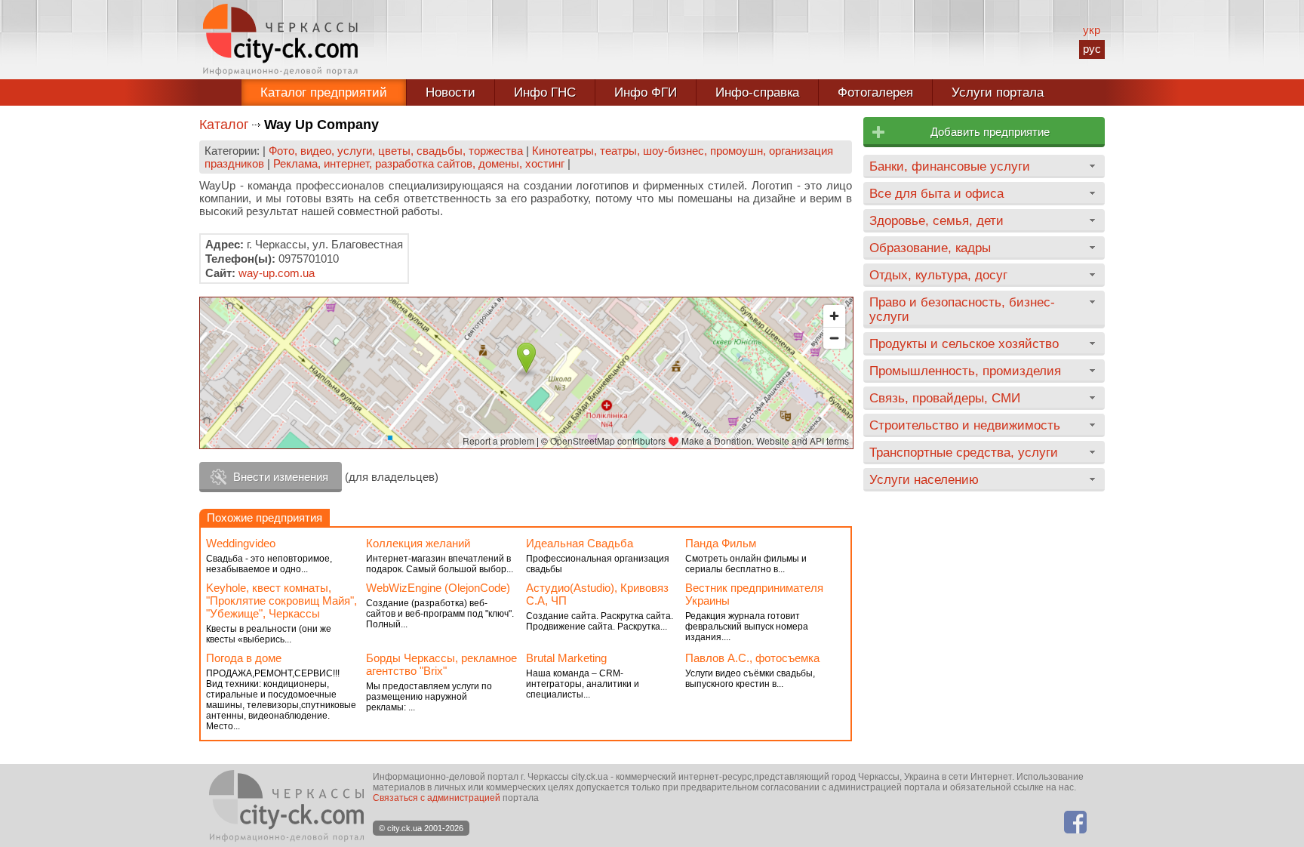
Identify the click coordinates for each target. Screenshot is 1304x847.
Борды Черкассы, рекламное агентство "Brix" (441, 664)
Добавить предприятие (990, 131)
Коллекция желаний (418, 543)
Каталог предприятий (323, 92)
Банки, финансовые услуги (949, 166)
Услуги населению (924, 479)
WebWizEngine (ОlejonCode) (438, 587)
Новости (450, 92)
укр (1091, 29)
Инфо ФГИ (645, 92)
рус (1092, 48)
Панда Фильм (720, 543)
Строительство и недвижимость (964, 425)
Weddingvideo (240, 543)
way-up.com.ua (276, 272)
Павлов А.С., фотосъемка (752, 657)
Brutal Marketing (566, 657)
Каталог (224, 124)
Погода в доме (243, 657)
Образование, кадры (930, 247)
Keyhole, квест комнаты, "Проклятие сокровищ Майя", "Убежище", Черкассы (281, 600)
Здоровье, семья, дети (936, 220)
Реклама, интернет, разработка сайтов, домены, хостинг (418, 163)
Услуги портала (998, 92)
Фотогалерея (875, 92)
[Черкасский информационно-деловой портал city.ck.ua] (280, 39)
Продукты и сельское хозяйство (964, 343)
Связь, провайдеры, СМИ (944, 398)
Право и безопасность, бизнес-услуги (962, 309)
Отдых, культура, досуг (938, 275)
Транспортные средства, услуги (963, 452)
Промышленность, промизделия (965, 370)
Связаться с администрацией (436, 798)
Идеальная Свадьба (579, 543)
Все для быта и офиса (936, 193)
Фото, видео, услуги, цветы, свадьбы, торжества (396, 150)
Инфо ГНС (545, 92)
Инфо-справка (757, 92)
